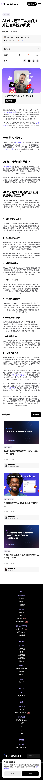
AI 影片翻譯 (11, 388)
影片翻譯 (21, 602)
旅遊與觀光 (21, 658)
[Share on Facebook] (33, 60)
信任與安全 (21, 726)
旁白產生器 (9, 149)
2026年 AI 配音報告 (19, 712)
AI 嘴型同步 (21, 605)
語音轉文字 (19, 629)
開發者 (21, 675)
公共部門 (21, 682)
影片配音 (18, 143)
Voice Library (19, 621)
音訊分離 (19, 618)
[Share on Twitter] (24, 60)
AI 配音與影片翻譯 (10, 112)
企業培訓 (21, 661)
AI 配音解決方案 (21, 747)
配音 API (21, 696)
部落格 (21, 734)
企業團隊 (21, 671)
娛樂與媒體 (21, 655)
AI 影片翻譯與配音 (17, 375)
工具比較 (21, 709)
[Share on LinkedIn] (29, 60)
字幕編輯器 (21, 635)
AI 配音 (21, 599)
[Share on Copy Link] (37, 60)
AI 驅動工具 (8, 167)
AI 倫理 (21, 723)
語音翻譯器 (21, 615)
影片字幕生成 (21, 632)
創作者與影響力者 (21, 668)
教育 (21, 652)
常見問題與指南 (21, 720)
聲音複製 (21, 612)
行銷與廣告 (21, 649)
